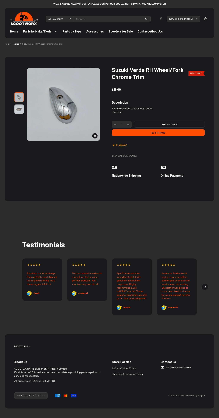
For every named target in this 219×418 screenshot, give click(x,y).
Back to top (21, 346)
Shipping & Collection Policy (127, 374)
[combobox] (112, 19)
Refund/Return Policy (124, 368)
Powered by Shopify (195, 395)
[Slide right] (205, 287)
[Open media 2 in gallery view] (19, 109)
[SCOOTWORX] (24, 18)
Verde (16, 43)
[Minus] (115, 124)
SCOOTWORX (177, 395)
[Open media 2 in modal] (63, 104)
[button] (205, 19)
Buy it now (158, 132)
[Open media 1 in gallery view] (19, 97)
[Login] (161, 19)
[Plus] (128, 124)
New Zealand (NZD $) (181, 19)
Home (8, 43)
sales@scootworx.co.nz (178, 367)
